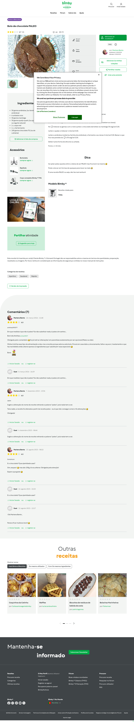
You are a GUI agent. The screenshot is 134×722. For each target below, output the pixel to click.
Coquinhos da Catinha (18, 602)
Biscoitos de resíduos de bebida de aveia (80, 604)
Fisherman (107, 606)
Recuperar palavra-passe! (48, 686)
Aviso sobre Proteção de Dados (68, 713)
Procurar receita (13, 677)
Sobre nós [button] (72, 13)
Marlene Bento (117, 50)
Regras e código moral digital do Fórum (109, 713)
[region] (68, 97)
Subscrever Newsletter (79, 652)
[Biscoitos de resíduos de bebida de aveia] (82, 585)
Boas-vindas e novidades (78, 677)
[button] (111, 5)
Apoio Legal (67, 717)
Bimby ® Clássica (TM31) (78, 681)
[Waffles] (52, 585)
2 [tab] (67, 623)
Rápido (34, 276)
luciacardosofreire (49, 606)
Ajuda (126, 713)
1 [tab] (64, 623)
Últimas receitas (13, 684)
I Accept (75, 117)
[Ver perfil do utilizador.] (105, 52)
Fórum (71, 674)
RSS (100, 687)
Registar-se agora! (45, 683)
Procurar (102, 674)
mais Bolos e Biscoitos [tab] (17, 566)
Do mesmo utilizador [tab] (37, 566)
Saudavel (23, 276)
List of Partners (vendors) (46, 111)
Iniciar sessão (43, 680)
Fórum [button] (62, 13)
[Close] (99, 74)
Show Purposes (59, 117)
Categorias (11, 681)
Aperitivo (12, 276)
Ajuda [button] (81, 13)
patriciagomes (78, 609)
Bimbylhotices (43, 690)
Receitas (10, 674)
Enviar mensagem (25, 713)
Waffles (42, 602)
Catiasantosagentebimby (21, 606)
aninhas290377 (24, 336)
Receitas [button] (53, 13)
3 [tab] (70, 623)
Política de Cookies (87, 713)
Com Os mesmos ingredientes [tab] (59, 566)
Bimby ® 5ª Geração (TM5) (78, 684)
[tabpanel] (67, 599)
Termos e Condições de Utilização (44, 713)
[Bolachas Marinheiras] (112, 585)
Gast (15, 372)
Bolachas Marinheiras (109, 602)
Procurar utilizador (106, 684)
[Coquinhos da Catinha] (21, 585)
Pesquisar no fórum (106, 681)
